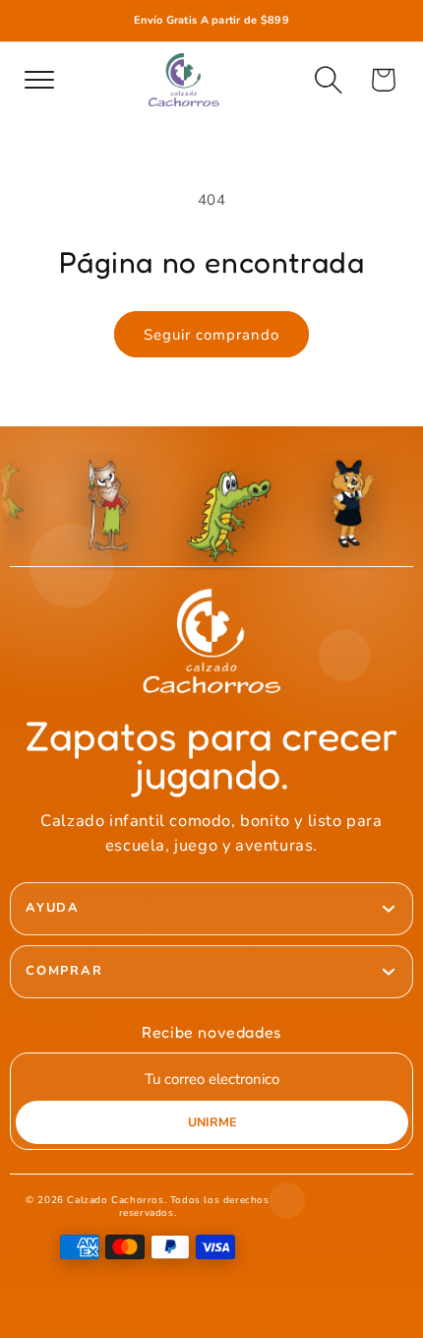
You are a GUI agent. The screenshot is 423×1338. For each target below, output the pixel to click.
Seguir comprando (211, 335)
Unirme (212, 1122)
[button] (328, 79)
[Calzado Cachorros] (184, 79)
